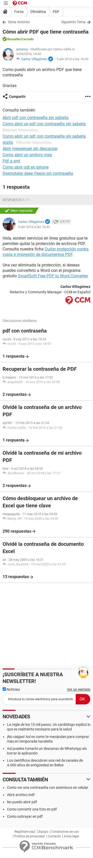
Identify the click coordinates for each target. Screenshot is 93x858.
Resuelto (13, 39)
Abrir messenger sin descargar (30, 148)
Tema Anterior (18, 22)
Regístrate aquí (24, 831)
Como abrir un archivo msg (27, 154)
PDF (56, 12)
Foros (19, 12)
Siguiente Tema (73, 22)
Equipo (43, 831)
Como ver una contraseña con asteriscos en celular (47, 787)
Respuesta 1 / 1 (16, 200)
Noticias (13, 689)
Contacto (54, 836)
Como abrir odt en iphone (26, 167)
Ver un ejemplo (78, 689)
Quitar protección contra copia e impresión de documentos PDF (46, 252)
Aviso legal (71, 836)
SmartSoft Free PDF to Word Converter (53, 275)
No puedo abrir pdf (22, 802)
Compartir (17, 97)
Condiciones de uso (65, 831)
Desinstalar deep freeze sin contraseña (38, 173)
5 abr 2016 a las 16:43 (72, 59)
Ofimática (38, 12)
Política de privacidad (29, 836)
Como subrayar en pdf (25, 816)
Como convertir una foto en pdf (32, 809)
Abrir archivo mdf (21, 795)
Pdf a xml (11, 161)
